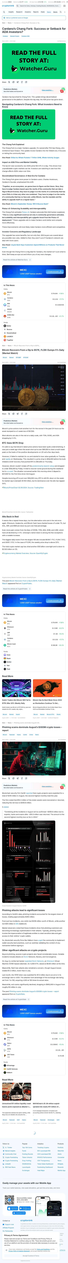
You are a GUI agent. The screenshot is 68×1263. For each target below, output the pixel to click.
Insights (11, 12)
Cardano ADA (25, 36)
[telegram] (17, 82)
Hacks (19, 734)
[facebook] (21, 82)
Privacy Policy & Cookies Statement (19, 1251)
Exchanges (51, 1120)
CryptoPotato (27, 583)
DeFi (18, 1120)
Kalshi (18, 714)
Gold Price (26, 1140)
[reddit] (13, 82)
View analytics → (47, 90)
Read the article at (15, 260)
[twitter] (9, 82)
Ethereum (50, 961)
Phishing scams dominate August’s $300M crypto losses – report (34, 991)
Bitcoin (5, 357)
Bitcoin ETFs (50, 714)
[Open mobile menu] (64, 5)
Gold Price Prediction (37, 1140)
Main (3, 23)
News (10, 23)
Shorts (58, 714)
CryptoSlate (20, 994)
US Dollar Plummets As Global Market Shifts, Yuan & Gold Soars (35, 1210)
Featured (12, 734)
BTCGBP (18, 357)
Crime (31, 734)
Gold (10, 1140)
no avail (10, 471)
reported (29, 793)
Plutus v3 (25, 212)
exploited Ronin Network (34, 961)
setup (52, 466)
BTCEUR (25, 357)
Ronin (37, 734)
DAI (17, 924)
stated (6, 807)
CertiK (25, 734)
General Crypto (14, 36)
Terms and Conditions (43, 1249)
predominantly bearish (40, 466)
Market (11, 357)
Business (17, 1140)
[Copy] (26, 82)
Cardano (5, 36)
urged (40, 940)
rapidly (7, 459)
